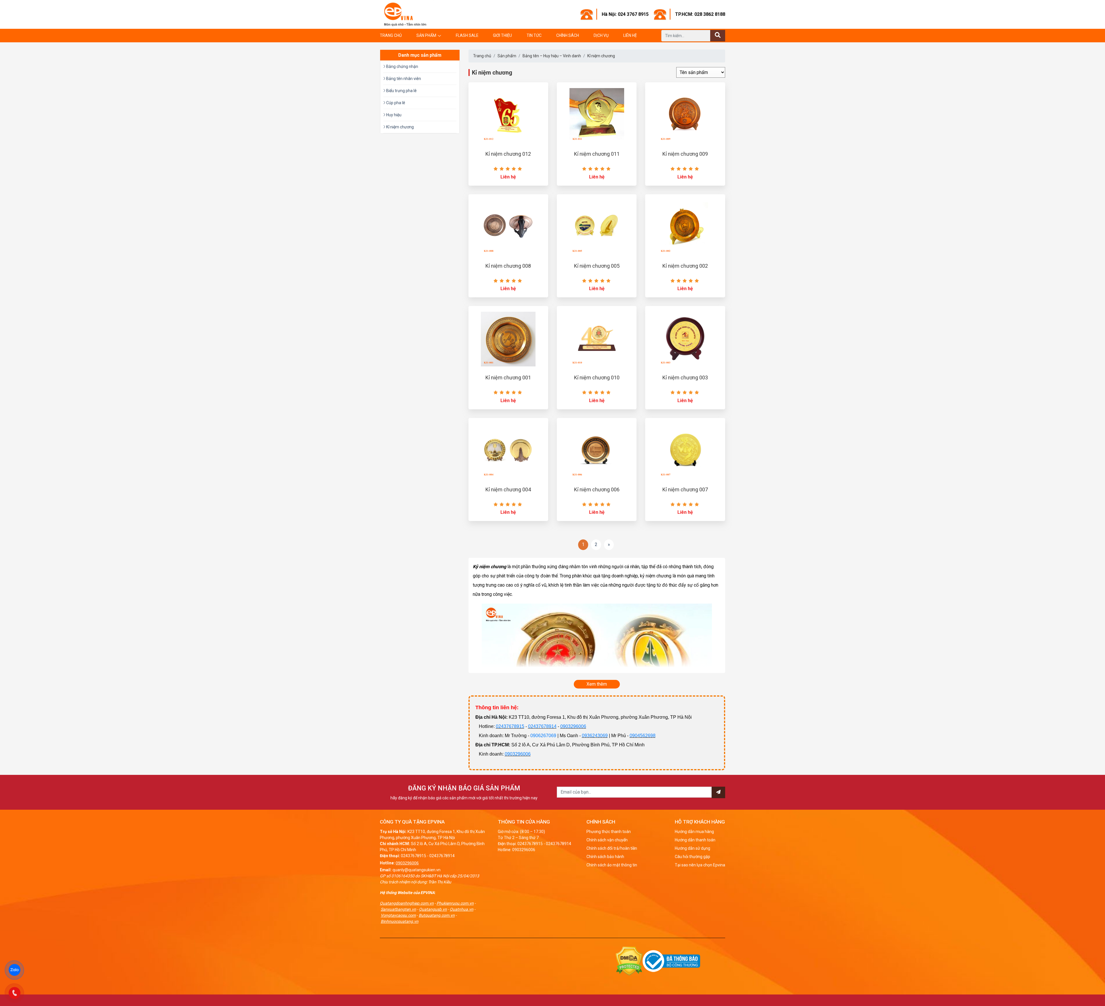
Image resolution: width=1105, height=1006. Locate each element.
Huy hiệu (393, 115)
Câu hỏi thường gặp (692, 856)
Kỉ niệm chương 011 (597, 154)
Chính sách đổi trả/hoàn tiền (611, 848)
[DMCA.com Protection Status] (629, 961)
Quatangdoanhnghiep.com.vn (407, 903)
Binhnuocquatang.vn (399, 921)
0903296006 (573, 726)
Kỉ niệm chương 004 (508, 489)
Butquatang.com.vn (437, 915)
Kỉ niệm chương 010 (597, 377)
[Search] (717, 35)
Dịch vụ (601, 35)
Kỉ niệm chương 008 (508, 266)
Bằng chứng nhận (401, 66)
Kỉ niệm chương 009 (685, 154)
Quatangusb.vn (433, 909)
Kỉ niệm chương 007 (685, 489)
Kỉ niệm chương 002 (685, 266)
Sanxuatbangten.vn (398, 909)
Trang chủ (391, 35)
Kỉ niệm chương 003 (685, 377)
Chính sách (567, 35)
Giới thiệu (502, 35)
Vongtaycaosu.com (398, 915)
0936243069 (595, 735)
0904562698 (643, 735)
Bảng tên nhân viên (403, 78)
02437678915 (510, 726)
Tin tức (534, 35)
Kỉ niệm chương (601, 56)
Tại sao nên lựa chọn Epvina (700, 865)
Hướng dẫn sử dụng (692, 848)
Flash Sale (467, 35)
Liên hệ (630, 35)
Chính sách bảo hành (605, 856)
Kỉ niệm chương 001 (508, 377)
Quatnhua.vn (461, 909)
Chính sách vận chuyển (607, 840)
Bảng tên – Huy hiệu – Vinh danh (552, 56)
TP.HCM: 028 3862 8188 (700, 14)
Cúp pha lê (395, 102)
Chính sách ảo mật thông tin (611, 865)
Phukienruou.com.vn (455, 903)
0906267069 (543, 735)
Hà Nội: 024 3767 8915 (625, 14)
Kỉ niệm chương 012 (508, 154)
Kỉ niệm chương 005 (597, 266)
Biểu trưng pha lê (401, 90)
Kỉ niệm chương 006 (597, 489)
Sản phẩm (426, 35)
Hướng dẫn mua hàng (694, 831)
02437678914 (542, 726)
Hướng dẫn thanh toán (695, 840)
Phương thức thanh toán (608, 831)
